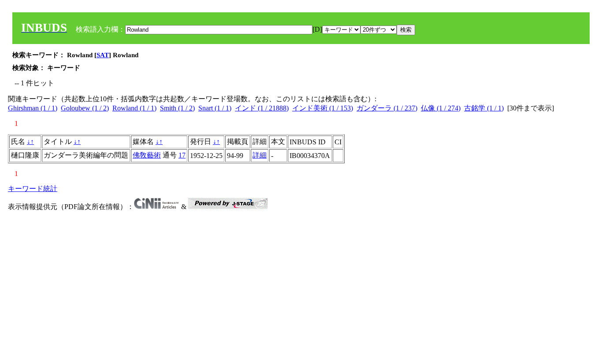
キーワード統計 (32, 188)
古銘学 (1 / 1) (484, 108)
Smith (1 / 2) (177, 108)
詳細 (260, 155)
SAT (103, 55)
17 (182, 155)
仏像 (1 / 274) (441, 108)
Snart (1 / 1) (214, 108)
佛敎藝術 (147, 155)
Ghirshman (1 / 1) (32, 108)
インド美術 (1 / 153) (322, 108)
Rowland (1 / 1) (134, 108)
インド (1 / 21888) (262, 108)
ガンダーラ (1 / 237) (387, 108)
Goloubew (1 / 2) (85, 108)
